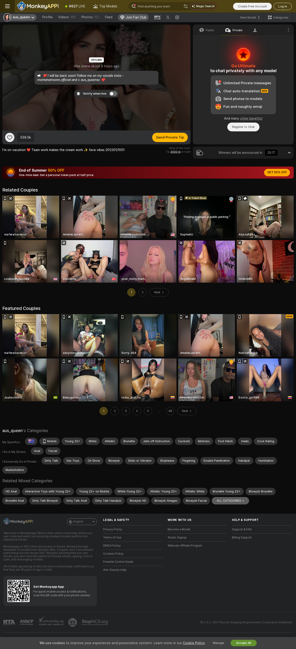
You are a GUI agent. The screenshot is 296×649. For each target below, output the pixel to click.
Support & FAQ (242, 529)
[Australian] (31, 441)
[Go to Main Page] (38, 6)
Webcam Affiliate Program (185, 545)
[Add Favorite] (9, 137)
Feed (108, 17)
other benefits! (251, 118)
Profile (47, 17)
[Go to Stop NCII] (95, 622)
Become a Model (179, 529)
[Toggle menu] (7, 6)
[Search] (185, 6)
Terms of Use (112, 537)
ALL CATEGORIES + (230, 500)
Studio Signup (177, 537)
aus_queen (12, 430)
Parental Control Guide (118, 561)
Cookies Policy (113, 553)
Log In (282, 6)
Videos (67, 17)
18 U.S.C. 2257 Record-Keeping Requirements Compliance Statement (246, 622)
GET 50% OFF (277, 172)
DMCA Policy (112, 545)
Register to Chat (243, 127)
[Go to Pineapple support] (73, 622)
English (78, 521)
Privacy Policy (112, 529)
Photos (90, 17)
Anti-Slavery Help (114, 570)
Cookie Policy (194, 643)
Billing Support (242, 537)
